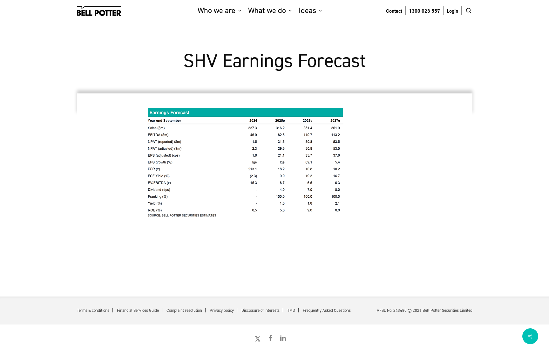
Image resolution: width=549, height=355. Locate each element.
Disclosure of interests (260, 310)
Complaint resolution (184, 310)
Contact (394, 11)
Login (452, 11)
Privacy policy (222, 310)
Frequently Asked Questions (327, 310)
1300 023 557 (424, 11)
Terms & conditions (93, 310)
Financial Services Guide (138, 310)
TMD (291, 310)
